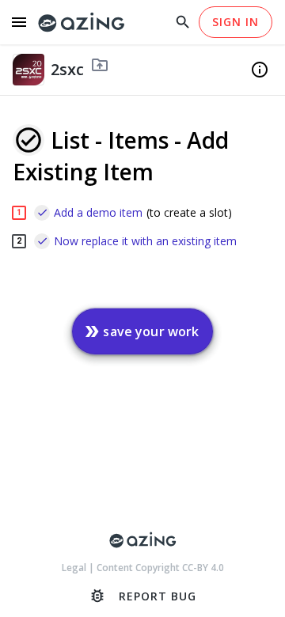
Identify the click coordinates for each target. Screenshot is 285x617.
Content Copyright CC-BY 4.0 (160, 567)
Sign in (235, 21)
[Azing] (81, 22)
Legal (75, 567)
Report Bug (142, 595)
